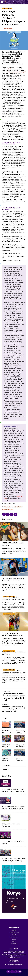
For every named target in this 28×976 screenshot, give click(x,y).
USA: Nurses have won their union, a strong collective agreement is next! (12, 709)
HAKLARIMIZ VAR (14, 937)
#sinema (4, 509)
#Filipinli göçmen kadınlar (10, 507)
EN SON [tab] (5, 718)
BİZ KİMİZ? (14, 943)
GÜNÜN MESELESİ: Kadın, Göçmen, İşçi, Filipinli (13, 544)
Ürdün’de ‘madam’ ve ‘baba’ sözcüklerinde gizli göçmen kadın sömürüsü (12, 634)
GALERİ (14, 939)
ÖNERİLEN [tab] (6, 769)
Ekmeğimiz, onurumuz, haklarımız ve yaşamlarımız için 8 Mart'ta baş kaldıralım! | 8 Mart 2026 (13, 861)
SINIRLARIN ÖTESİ (14, 932)
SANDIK (14, 934)
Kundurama (11, 69)
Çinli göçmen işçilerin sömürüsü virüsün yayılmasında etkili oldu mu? (13, 672)
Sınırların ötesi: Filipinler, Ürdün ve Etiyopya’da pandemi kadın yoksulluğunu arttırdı (13, 580)
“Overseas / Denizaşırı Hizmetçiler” (16, 72)
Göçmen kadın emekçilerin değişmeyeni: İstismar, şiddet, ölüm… (13, 598)
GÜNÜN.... (14, 941)
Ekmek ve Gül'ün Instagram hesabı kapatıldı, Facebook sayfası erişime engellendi (13, 791)
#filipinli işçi (19, 507)
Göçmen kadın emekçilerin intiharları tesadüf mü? (14, 653)
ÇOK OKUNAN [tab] (6, 765)
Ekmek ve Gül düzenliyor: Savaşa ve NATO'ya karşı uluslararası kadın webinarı (13, 809)
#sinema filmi (9, 509)
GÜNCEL (14, 930)
